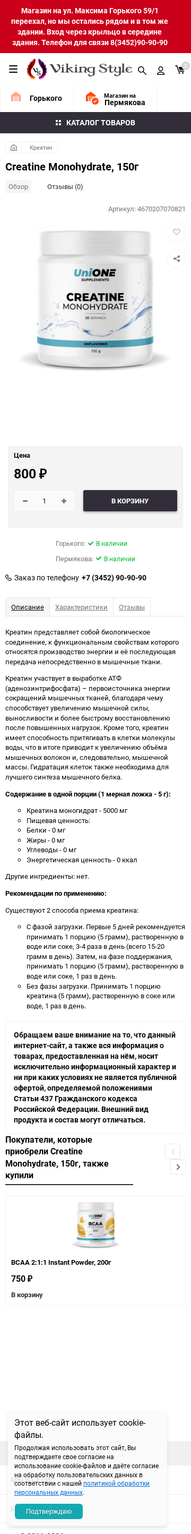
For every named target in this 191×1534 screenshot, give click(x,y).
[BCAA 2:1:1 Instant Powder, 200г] (95, 1225)
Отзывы (132, 607)
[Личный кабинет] (160, 69)
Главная (13, 147)
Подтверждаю (49, 1511)
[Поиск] (142, 69)
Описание (27, 607)
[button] (178, 1167)
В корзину (27, 1294)
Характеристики (81, 607)
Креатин (41, 147)
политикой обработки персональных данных (82, 1487)
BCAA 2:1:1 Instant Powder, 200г (61, 1262)
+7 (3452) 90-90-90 (114, 577)
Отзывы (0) (65, 186)
